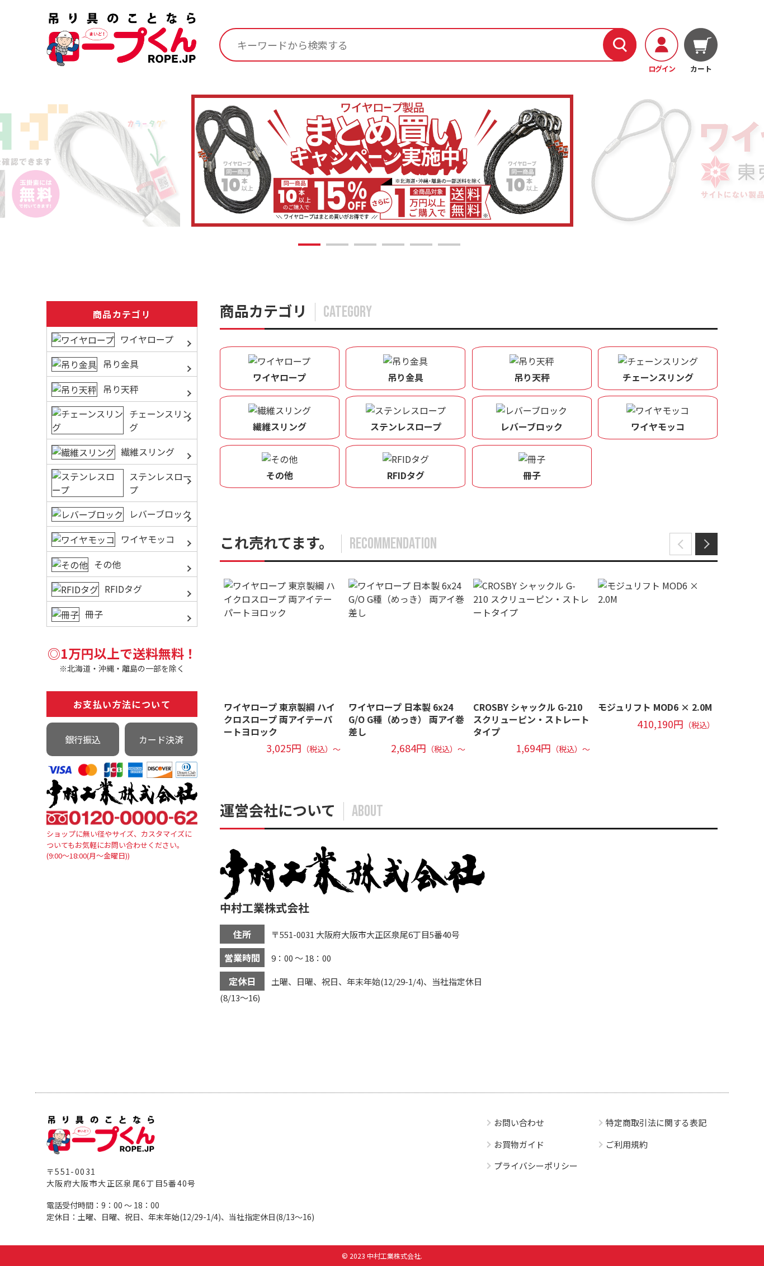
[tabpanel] (382, 161)
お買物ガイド (519, 1144)
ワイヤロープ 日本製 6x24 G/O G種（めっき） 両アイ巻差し (406, 719)
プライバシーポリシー (536, 1165)
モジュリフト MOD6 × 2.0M (655, 707)
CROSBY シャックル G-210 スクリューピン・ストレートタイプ (531, 719)
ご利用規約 (627, 1144)
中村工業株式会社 (264, 907)
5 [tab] (421, 244)
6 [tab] (449, 244)
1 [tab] (309, 244)
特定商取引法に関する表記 (656, 1122)
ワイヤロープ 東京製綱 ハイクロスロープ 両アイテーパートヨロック (279, 719)
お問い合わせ (519, 1122)
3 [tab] (365, 244)
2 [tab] (337, 244)
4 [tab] (393, 244)
